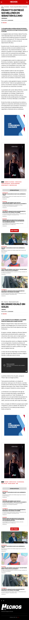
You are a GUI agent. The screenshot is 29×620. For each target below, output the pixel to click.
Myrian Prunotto (5, 185)
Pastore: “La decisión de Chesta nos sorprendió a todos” (14, 194)
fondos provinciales (5, 183)
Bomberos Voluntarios (9, 181)
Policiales (4, 201)
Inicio (2, 6)
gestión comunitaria (15, 183)
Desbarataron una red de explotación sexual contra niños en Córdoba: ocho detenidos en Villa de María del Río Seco (13, 221)
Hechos (5, 22)
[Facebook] (1, 600)
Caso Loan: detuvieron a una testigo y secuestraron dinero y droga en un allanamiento (14, 203)
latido (18, 617)
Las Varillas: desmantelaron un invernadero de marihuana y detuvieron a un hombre (13, 212)
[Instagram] (3, 600)
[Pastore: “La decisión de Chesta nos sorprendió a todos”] (14, 239)
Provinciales (6, 6)
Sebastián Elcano (13, 185)
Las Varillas (5, 210)
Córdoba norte (18, 181)
